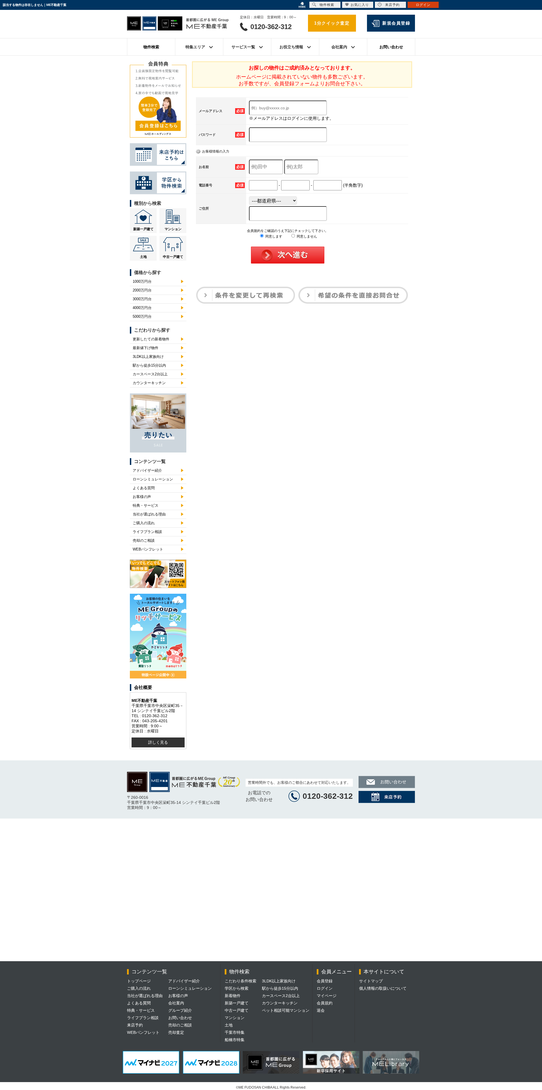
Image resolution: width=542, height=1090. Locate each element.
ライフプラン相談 (147, 532)
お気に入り (360, 5)
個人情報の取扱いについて (382, 988)
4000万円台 (142, 308)
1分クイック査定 (331, 23)
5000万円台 (142, 316)
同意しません (306, 236)
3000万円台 (142, 299)
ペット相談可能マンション (285, 1010)
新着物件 (233, 995)
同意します (273, 236)
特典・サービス (145, 505)
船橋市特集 (234, 1039)
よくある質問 (144, 488)
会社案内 (176, 1003)
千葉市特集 (234, 1032)
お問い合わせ (391, 47)
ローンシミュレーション (153, 479)
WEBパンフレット (148, 549)
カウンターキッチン (149, 383)
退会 (321, 1010)
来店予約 (135, 1025)
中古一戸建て (173, 257)
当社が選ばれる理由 (149, 514)
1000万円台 (142, 281)
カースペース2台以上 (150, 374)
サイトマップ (371, 981)
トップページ (139, 981)
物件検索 (151, 47)
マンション (173, 229)
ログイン (325, 988)
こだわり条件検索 (240, 981)
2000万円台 (142, 290)
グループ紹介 (180, 1010)
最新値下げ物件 (145, 348)
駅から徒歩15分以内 (149, 365)
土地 (143, 257)
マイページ (326, 995)
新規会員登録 (396, 23)
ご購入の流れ (144, 523)
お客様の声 (142, 497)
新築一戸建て (143, 229)
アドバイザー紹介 (147, 470)
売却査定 (176, 1032)
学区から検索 (236, 988)
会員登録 (325, 981)
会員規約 (325, 1003)
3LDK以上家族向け (148, 356)
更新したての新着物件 (151, 339)
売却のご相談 (144, 540)
